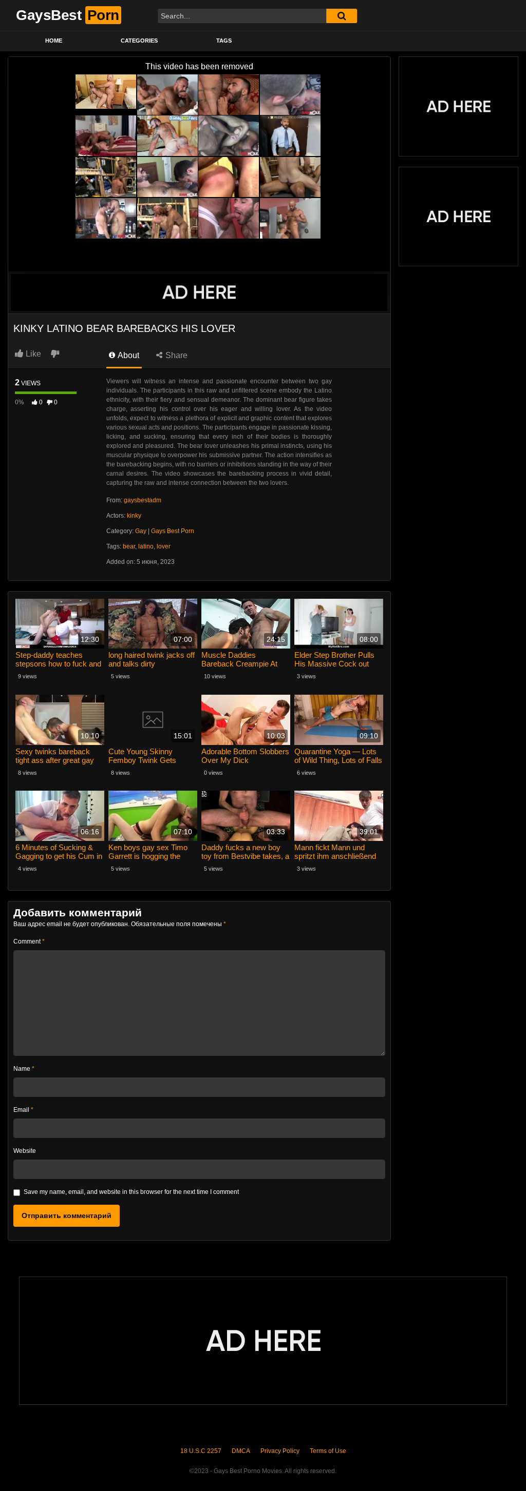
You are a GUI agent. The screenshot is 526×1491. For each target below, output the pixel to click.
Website (24, 1150)
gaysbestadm (142, 500)
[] (341, 16)
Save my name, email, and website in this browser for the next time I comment (131, 1191)
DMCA (241, 1451)
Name (23, 1068)
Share (175, 355)
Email (23, 1109)
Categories (139, 40)
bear (129, 546)
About (127, 355)
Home (53, 40)
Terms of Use (328, 1451)
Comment (29, 941)
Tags (224, 40)
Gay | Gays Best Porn (164, 531)
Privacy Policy (279, 1451)
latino (146, 546)
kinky (134, 515)
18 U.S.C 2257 (200, 1451)
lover (164, 546)
